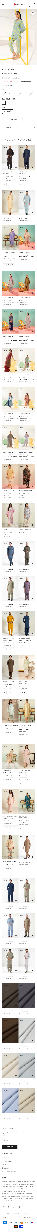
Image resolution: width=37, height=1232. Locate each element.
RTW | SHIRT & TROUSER (8, 729)
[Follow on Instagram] (8, 1207)
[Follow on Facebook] (3, 1207)
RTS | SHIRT (23, 532)
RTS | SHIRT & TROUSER (7, 494)
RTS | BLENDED (8, 569)
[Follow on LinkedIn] (14, 1207)
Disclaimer (5, 1168)
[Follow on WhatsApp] (19, 1207)
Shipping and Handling (9, 1171)
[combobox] (32, 6)
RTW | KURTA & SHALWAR (24, 177)
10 (8, 265)
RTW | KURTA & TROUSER (8, 642)
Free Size (23, 692)
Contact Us (5, 1158)
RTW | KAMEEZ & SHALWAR (9, 177)
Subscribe (9, 1147)
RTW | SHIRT (23, 686)
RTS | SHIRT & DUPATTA (24, 494)
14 (16, 827)
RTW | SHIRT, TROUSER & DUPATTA (10, 257)
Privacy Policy (6, 1161)
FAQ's (4, 1165)
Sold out (13, 119)
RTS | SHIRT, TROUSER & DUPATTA (26, 256)
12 (12, 265)
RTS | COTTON (8, 218)
